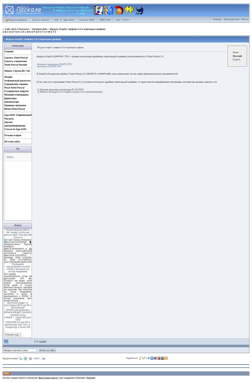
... (19, 300)
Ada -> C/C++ (123, 20)
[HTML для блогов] (25, 358)
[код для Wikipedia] (30, 358)
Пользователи (231, 19)
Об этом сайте (12, 141)
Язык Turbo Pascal (14, 87)
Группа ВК (19, 71)
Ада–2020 (69, 20)
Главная (8, 51)
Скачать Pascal (40, 20)
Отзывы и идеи (12, 135)
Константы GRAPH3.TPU (49, 66)
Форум (8, 71)
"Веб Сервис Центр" (48, 378)
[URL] (44, 358)
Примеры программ (15, 105)
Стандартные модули (16, 91)
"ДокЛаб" (91, 378)
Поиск (244, 19)
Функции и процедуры (16, 94)
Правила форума (17, 20)
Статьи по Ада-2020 (15, 129)
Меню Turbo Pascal (14, 109)
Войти (10, 157)
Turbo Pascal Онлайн (15, 65)
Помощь (217, 19)
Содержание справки (16, 84)
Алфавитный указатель (17, 80)
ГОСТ (37, 358)
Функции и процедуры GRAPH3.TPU (54, 64)
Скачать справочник (15, 61)
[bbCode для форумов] (20, 358)
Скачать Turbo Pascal (16, 58)
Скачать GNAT (87, 20)
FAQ (56, 20)
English (236, 59)
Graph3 (42, 341)
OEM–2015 (105, 20)
